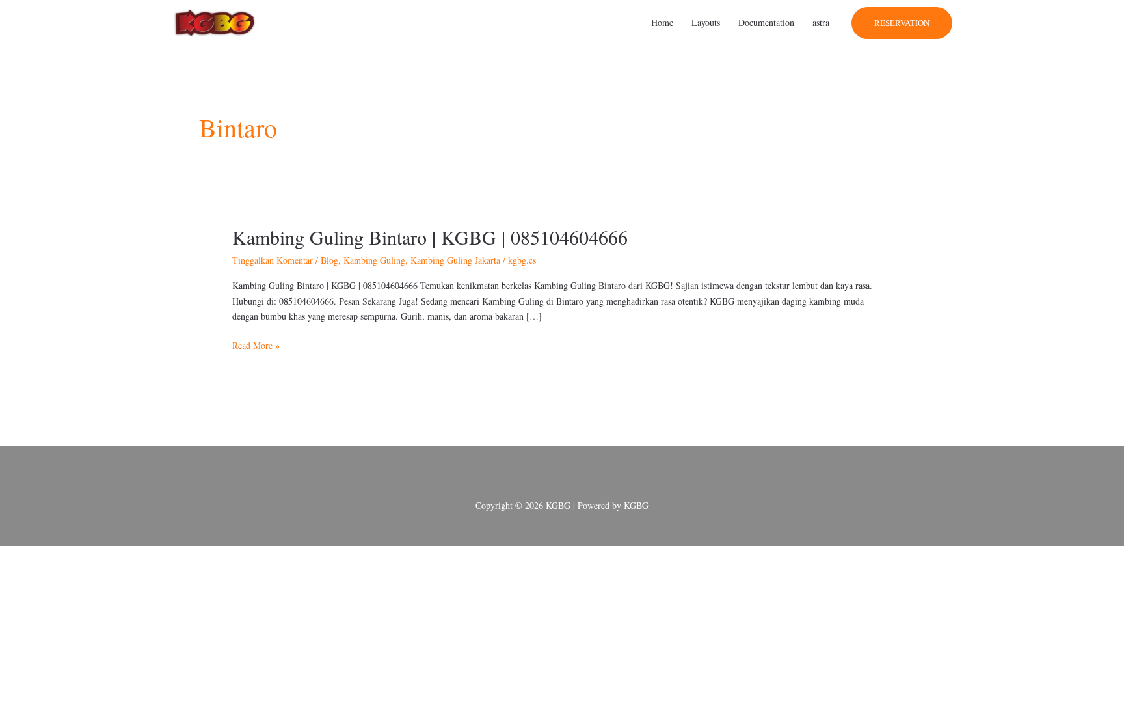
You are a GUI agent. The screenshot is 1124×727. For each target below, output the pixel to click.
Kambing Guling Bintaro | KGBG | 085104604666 (430, 237)
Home (662, 22)
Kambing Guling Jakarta (455, 260)
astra (820, 22)
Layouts (705, 22)
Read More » (256, 344)
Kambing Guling (374, 260)
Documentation (766, 22)
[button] (901, 23)
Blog (329, 260)
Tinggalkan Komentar (272, 260)
